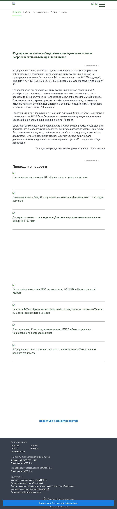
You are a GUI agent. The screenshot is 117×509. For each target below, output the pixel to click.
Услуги (53, 12)
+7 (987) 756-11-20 (28, 460)
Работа (26, 12)
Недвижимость (40, 12)
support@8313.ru (24, 463)
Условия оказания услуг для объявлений (30, 489)
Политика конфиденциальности (26, 492)
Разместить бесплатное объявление (58, 503)
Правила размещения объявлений (27, 483)
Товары (63, 12)
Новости (16, 12)
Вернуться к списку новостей (58, 420)
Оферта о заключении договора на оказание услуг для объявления (42, 486)
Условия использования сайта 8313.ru (29, 480)
